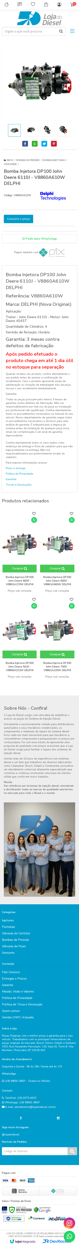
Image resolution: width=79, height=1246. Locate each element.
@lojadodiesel (10, 1134)
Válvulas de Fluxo (14, 946)
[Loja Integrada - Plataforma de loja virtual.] (22, 1241)
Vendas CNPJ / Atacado (18, 1017)
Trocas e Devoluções (19, 485)
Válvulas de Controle (16, 933)
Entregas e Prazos (14, 979)
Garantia (11, 479)
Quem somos (11, 1011)
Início (10, 160)
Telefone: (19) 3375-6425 (20, 1098)
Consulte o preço (18, 219)
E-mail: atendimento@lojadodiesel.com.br (30, 1107)
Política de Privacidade (19, 474)
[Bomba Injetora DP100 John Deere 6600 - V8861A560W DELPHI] (57, 552)
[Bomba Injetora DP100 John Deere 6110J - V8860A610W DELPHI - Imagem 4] (63, 130)
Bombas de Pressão (28, 160)
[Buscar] (61, 31)
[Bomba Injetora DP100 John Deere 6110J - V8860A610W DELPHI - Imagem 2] (31, 130)
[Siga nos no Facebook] (21, 1118)
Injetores (8, 920)
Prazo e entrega (15, 468)
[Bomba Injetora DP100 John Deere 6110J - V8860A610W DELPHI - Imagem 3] (47, 130)
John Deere (10, 164)
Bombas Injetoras (54, 160)
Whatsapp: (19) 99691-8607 (22, 1102)
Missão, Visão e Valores (18, 991)
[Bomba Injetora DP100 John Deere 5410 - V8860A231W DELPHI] (19, 638)
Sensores (8, 953)
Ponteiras (8, 927)
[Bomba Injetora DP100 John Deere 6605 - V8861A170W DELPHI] (19, 552)
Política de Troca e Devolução (22, 1004)
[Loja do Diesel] (39, 18)
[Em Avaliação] (4, 1209)
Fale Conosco (11, 972)
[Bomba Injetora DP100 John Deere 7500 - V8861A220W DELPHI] (57, 638)
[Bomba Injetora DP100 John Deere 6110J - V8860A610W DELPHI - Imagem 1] (14, 130)
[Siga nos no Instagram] (58, 1118)
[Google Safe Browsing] (42, 1209)
